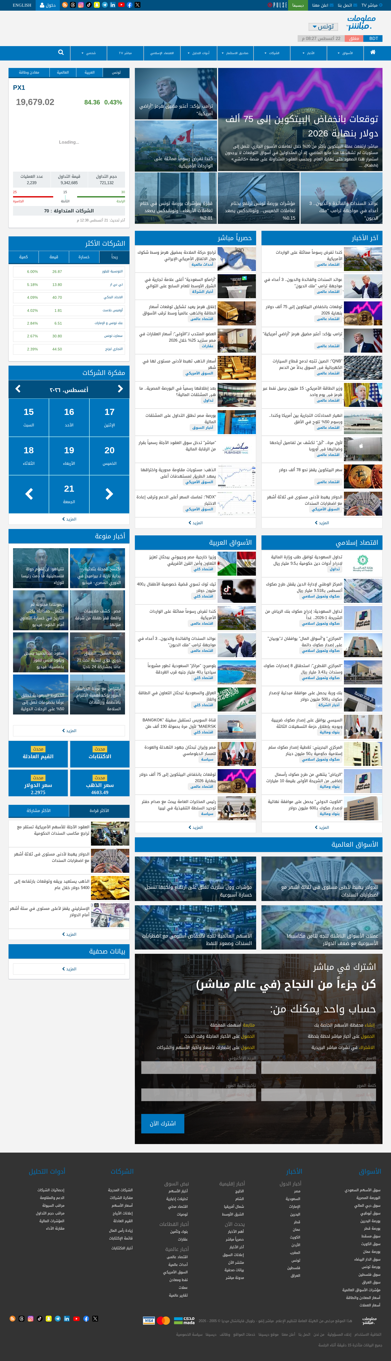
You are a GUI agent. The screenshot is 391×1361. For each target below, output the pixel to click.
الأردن (296, 1245)
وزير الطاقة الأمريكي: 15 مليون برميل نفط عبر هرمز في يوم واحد (302, 391)
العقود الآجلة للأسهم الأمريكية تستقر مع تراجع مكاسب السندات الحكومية (53, 830)
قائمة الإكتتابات (121, 1238)
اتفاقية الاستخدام (368, 1334)
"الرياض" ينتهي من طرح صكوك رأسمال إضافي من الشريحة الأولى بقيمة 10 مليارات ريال (304, 780)
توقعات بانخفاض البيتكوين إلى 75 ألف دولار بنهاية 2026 (304, 310)
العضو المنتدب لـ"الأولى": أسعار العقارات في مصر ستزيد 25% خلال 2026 (177, 337)
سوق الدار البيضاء (367, 1259)
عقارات (207, 346)
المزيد (323, 523)
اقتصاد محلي (178, 1206)
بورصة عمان (371, 1251)
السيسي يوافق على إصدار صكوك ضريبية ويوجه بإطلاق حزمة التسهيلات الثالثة (306, 723)
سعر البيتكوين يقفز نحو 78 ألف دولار (310, 470)
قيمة (53, 257)
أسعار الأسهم (122, 1205)
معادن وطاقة (29, 72)
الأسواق (347, 53)
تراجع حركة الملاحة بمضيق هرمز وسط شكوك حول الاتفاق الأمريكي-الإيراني (177, 255)
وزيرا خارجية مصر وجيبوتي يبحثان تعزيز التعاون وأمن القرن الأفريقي (182, 560)
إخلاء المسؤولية (339, 1334)
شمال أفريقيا (234, 1206)
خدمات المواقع (244, 1334)
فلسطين (293, 1268)
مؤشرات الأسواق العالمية (361, 1290)
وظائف (225, 1334)
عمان (296, 1229)
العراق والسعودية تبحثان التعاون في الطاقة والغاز (177, 696)
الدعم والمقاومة (52, 1197)
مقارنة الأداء (55, 1228)
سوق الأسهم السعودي (362, 1190)
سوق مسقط (370, 1236)
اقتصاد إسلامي (357, 542)
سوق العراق (371, 1282)
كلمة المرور (366, 1086)
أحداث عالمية (202, 264)
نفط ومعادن (178, 1280)
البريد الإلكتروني (242, 1058)
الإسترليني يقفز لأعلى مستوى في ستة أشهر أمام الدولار (49, 911)
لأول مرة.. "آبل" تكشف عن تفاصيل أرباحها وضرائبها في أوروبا (306, 445)
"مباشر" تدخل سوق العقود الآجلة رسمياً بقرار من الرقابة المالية (177, 445)
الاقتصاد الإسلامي (162, 53)
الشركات (274, 53)
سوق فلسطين (369, 1274)
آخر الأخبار (365, 238)
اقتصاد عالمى (328, 264)
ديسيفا (211, 1334)
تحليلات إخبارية (177, 1199)
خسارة (84, 257)
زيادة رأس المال (121, 1230)
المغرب (295, 1252)
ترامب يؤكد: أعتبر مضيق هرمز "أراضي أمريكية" (302, 334)
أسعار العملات (370, 1305)
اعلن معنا (321, 5)
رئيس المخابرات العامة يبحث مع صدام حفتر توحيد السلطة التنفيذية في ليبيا (179, 804)
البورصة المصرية (368, 1197)
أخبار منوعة (110, 536)
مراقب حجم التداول (50, 1213)
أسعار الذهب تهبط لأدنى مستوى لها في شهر (179, 364)
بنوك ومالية (330, 732)
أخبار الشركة (202, 291)
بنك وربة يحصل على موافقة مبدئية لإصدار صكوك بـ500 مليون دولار (305, 696)
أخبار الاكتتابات (122, 1248)
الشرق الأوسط (233, 1214)
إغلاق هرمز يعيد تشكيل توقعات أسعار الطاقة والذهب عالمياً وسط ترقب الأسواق (179, 310)
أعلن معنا (288, 1334)
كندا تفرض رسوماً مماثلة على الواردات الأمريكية (309, 255)
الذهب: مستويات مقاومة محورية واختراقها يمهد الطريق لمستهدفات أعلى (178, 473)
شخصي (91, 53)
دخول (50, 5)
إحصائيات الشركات (51, 1190)
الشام (239, 1199)
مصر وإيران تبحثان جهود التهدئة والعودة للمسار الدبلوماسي (180, 750)
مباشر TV (125, 53)
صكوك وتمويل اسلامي (321, 596)
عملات (183, 1287)
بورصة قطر (372, 1228)
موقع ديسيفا (268, 1334)
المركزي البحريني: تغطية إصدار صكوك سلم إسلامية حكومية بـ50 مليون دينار (305, 750)
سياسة (207, 759)
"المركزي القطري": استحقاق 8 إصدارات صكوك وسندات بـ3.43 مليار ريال (303, 669)
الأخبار (310, 53)
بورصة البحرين (370, 1221)
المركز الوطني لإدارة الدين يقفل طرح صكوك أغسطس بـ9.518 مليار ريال (304, 587)
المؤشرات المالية (51, 1221)
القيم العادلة (123, 1221)
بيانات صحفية (107, 951)
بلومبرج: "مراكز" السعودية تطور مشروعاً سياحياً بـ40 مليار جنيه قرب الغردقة (182, 669)
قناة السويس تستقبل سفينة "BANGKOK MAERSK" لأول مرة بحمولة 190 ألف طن (179, 723)
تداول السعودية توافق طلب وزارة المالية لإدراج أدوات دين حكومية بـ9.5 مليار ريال (306, 560)
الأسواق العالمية (354, 844)
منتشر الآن (236, 1262)
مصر (297, 1191)
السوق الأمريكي (326, 509)
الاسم (371, 1058)
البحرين (295, 1214)
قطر (297, 1222)
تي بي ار (116, 284)
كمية (23, 257)
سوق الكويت (370, 1244)
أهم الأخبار (236, 1231)
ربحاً (114, 257)
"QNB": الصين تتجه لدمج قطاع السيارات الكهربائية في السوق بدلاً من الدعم (307, 364)
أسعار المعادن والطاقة (363, 1297)
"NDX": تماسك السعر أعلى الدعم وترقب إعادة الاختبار (176, 500)
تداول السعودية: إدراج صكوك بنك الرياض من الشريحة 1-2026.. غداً (303, 614)
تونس (116, 72)
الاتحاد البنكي (113, 297)
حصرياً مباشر (235, 238)
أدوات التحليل (200, 53)
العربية (90, 72)
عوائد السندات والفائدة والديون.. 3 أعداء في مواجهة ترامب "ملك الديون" (303, 282)
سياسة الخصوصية (189, 1334)
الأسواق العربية (230, 542)
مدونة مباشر (235, 1277)
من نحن (319, 1334)
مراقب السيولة (53, 1205)
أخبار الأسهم (178, 1191)
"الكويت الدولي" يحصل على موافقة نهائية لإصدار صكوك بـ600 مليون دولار (305, 804)
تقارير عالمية (178, 1295)
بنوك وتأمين (179, 1231)
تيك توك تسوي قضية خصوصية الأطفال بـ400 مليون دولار (176, 587)
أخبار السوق (202, 427)
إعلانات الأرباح (123, 1213)
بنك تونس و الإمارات (109, 323)
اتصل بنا (345, 5)
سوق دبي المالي (367, 1205)
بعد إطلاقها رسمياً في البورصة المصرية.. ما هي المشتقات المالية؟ (177, 391)
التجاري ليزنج (114, 349)
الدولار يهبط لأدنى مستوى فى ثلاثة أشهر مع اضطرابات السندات (304, 500)
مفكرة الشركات (103, 373)
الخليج (239, 1191)
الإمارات (294, 1206)
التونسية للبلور (112, 271)
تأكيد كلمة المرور (241, 1086)
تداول (208, 400)
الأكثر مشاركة (39, 810)
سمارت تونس (113, 335)
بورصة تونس (371, 1266)
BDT (373, 38)
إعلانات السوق (233, 1254)
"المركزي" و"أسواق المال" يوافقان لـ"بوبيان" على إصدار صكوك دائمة (305, 641)
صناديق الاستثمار (237, 53)
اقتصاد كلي (203, 569)
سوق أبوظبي (370, 1213)
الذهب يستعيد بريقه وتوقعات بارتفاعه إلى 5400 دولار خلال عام (51, 884)
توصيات (182, 1214)
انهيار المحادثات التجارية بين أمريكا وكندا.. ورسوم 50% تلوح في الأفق (305, 418)
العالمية (63, 72)
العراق (295, 1275)
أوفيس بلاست (113, 310)
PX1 (19, 88)
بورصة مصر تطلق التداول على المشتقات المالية (180, 418)
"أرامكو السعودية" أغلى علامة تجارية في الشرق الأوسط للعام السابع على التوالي (180, 282)
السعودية (293, 1199)
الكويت (295, 1237)
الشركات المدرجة (120, 1190)
